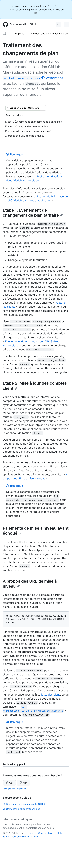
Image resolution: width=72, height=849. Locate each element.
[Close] (62, 5)
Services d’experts (21, 836)
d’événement (33, 78)
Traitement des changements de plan (48, 33)
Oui (11, 782)
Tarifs (6, 836)
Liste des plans (50, 694)
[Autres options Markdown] (43, 108)
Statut (60, 833)
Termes (31, 833)
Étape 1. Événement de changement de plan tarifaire (31, 213)
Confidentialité (46, 833)
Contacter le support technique (23, 808)
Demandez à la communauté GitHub (26, 804)
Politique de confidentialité (15, 788)
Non (25, 782)
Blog (36, 836)
